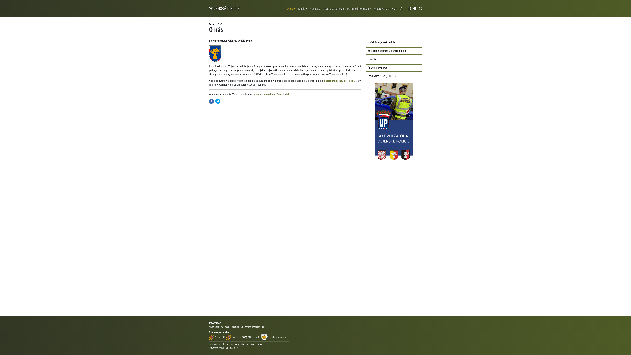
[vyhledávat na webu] (401, 8)
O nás (290, 8)
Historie (372, 59)
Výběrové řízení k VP (385, 8)
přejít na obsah (9, 2)
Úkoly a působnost (377, 68)
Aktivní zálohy (253, 337)
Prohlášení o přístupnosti (231, 327)
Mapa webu (214, 327)
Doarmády (236, 337)
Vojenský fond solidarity (278, 337)
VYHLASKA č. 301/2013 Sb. (382, 76)
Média (301, 8)
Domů (211, 24)
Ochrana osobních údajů (255, 327)
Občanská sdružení (334, 8)
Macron (227, 348)
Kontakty (315, 8)
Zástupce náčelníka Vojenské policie (387, 50)
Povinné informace (358, 8)
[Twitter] (217, 101)
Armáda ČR (219, 337)
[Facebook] (211, 101)
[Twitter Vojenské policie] (420, 8)
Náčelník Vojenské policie (381, 42)
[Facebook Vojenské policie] (414, 8)
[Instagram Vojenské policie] (409, 8)
